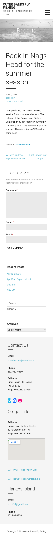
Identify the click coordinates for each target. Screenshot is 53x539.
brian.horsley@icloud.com (21, 360)
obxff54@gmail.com (18, 504)
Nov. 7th (11, 290)
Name (10, 222)
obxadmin (10, 98)
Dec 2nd (11, 284)
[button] (49, 14)
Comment (12, 190)
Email (9, 234)
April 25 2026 (14, 273)
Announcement (22, 144)
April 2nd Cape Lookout (19, 279)
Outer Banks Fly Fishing (16, 6)
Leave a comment (14, 101)
